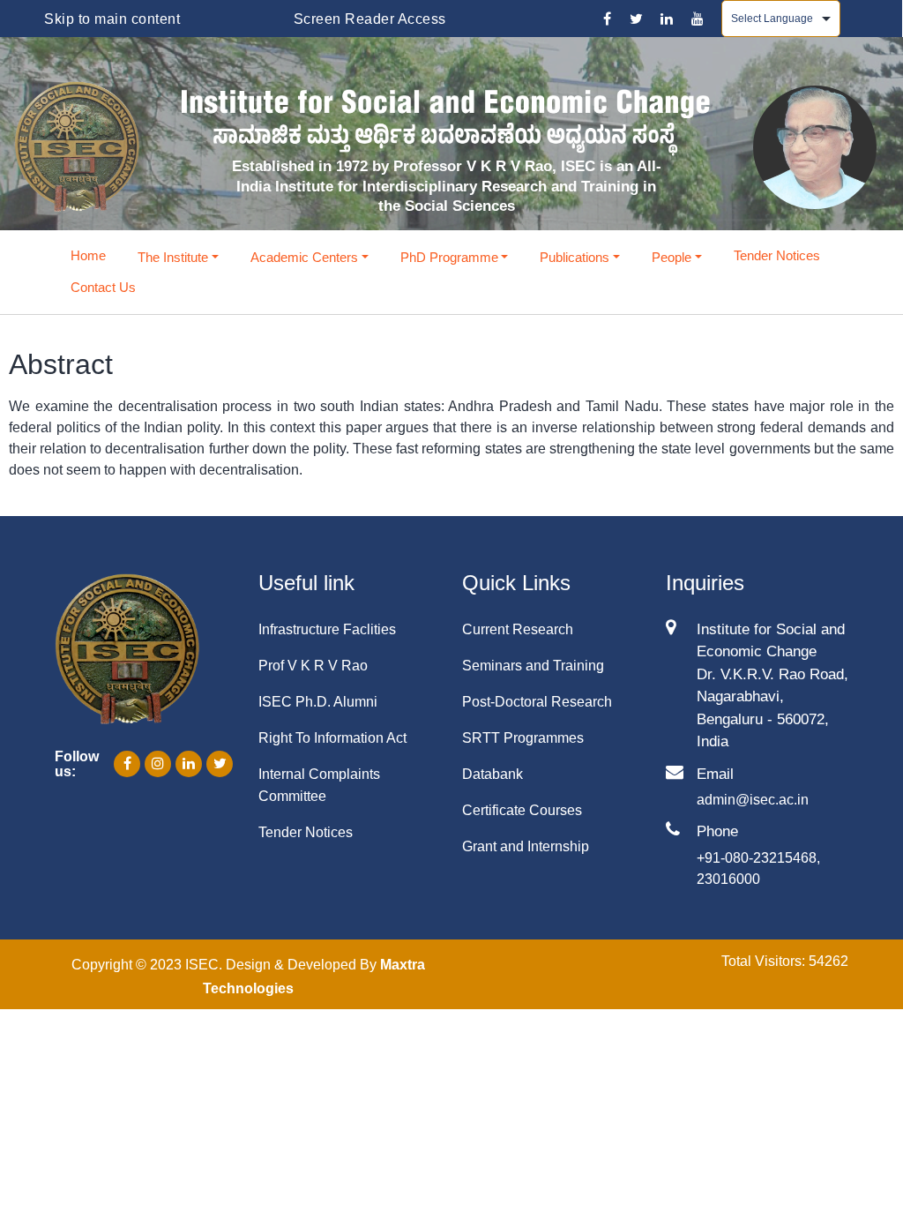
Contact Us (103, 287)
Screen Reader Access (370, 18)
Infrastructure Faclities (327, 629)
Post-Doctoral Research (537, 701)
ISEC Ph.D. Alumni (317, 701)
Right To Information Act (332, 737)
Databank (492, 774)
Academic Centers (304, 257)
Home (88, 255)
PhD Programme (449, 257)
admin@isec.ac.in (753, 799)
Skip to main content (112, 18)
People (671, 257)
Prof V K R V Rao (313, 665)
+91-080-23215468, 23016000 (758, 868)
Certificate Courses (522, 810)
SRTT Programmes (523, 737)
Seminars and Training (533, 665)
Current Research (517, 629)
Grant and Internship (525, 846)
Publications (574, 257)
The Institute (173, 257)
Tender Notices (777, 255)
